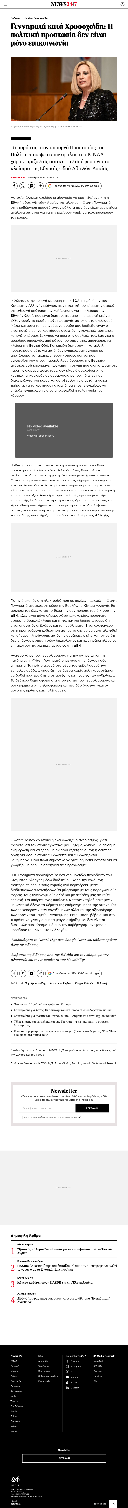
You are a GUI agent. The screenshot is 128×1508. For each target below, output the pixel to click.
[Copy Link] (40, 185)
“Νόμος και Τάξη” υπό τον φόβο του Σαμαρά (42, 1004)
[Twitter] (22, 185)
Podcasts (15, 1421)
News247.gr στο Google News (62, 940)
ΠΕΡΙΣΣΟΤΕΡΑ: (19, 998)
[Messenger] (31, 185)
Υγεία (13, 1396)
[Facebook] (14, 185)
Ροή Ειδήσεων (17, 1406)
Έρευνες (15, 1401)
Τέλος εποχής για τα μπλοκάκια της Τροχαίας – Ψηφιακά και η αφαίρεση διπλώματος (61, 1023)
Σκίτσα (14, 1416)
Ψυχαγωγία (16, 1391)
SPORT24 (98, 1366)
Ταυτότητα (43, 1366)
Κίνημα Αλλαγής (84, 983)
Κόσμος (14, 1371)
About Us (43, 1361)
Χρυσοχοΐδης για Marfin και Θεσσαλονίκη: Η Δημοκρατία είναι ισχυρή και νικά (65, 1016)
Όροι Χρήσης (44, 1371)
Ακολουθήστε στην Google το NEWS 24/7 (37, 1050)
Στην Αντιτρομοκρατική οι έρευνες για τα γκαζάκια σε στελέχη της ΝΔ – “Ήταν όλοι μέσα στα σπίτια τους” (65, 1033)
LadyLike (98, 1376)
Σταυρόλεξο (62, 1063)
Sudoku (76, 1063)
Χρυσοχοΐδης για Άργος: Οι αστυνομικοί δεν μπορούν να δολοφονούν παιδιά (63, 1010)
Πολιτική (16, 18)
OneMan (98, 1371)
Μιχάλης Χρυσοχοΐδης (36, 18)
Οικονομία (16, 1381)
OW (95, 1381)
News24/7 (98, 1361)
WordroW (89, 1063)
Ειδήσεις (39, 955)
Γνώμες (14, 1376)
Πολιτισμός (16, 1386)
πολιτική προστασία (80, 465)
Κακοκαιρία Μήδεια (61, 983)
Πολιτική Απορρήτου (48, 1376)
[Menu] (5, 4)
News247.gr (76, 959)
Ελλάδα (14, 1361)
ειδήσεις (105, 1050)
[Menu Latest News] (122, 4)
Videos (14, 1426)
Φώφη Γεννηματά (96, 202)
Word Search (107, 1063)
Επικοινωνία (44, 1381)
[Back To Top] (113, 1504)
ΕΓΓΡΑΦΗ (64, 1458)
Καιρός (14, 1411)
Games (28, 1063)
